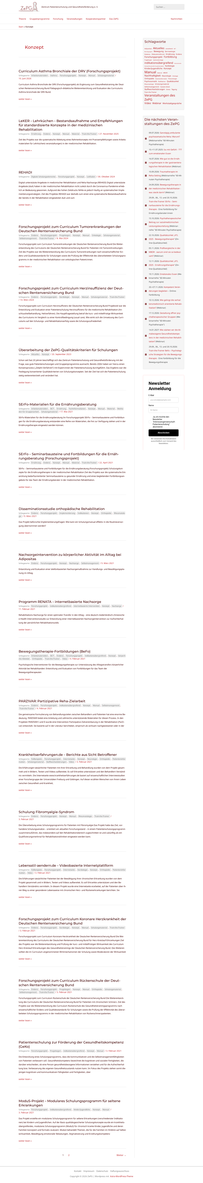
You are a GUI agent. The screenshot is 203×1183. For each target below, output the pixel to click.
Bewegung (159, 51)
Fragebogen (65, 235)
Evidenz (47, 134)
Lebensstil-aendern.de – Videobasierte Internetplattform (66, 865)
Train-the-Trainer (89, 134)
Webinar (156, 103)
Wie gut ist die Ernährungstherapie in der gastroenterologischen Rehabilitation (165, 162)
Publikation (162, 81)
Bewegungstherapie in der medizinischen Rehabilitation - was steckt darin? (165, 188)
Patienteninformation (161, 79)
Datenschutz (102, 1171)
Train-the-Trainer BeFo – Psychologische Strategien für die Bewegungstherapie (165, 354)
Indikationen (83, 513)
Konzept (82, 75)
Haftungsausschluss (119, 1171)
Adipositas (148, 49)
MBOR (165, 73)
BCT (52, 408)
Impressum (88, 1171)
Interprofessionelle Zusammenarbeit (154, 66)
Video (64, 659)
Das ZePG (113, 18)
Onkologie (96, 235)
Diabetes (147, 54)
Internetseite (69, 759)
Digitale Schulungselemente (43, 176)
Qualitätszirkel (173, 81)
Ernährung (36, 134)
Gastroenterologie (158, 60)
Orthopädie (106, 513)
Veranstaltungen (74, 18)
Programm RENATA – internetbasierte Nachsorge (60, 602)
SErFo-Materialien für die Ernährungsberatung (58, 404)
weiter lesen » (25, 99)
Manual (92, 75)
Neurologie (92, 759)
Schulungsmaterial (106, 75)
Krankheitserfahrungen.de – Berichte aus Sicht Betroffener (68, 755)
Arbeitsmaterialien (39, 75)
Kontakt (77, 1171)
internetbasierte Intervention (86, 606)
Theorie (22, 18)
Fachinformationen (77, 408)
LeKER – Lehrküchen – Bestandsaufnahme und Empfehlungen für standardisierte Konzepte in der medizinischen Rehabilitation (71, 125)
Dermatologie (170, 51)
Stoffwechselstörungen (56, 762)
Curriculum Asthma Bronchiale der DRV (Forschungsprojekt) (69, 71)
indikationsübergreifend (60, 606)
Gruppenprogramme (39, 18)
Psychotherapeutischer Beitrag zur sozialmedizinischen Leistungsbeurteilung (165, 222)
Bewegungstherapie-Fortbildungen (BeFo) (54, 651)
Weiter (121, 1155)
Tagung (174, 89)
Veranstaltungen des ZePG (159, 97)
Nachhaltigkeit (152, 75)
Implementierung (67, 513)
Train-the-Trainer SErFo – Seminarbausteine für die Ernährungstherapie (164, 205)
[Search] (182, 7)
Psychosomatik (150, 81)
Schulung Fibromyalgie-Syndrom (46, 812)
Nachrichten (176, 18)
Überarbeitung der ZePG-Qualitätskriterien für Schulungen (68, 350)
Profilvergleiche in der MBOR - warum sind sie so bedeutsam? (165, 252)
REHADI (25, 172)
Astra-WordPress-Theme (121, 1176)
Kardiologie (64, 297)
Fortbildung (170, 56)
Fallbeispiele (36, 759)
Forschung (58, 18)
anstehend (169, 49)
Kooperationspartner (96, 18)
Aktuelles (35, 354)
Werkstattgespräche (172, 103)
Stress (168, 89)
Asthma (53, 75)
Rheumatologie (85, 816)
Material (75, 134)
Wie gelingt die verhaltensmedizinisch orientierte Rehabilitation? (165, 304)
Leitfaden (91, 176)
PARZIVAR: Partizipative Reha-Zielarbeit (52, 701)
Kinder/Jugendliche (82, 1109)
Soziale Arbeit (165, 87)
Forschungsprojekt (68, 75)
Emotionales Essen (168, 274)
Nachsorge (74, 563)
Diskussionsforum (158, 54)
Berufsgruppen (148, 51)
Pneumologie (172, 79)
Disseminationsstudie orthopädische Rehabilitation (62, 509)
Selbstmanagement (28, 238)
